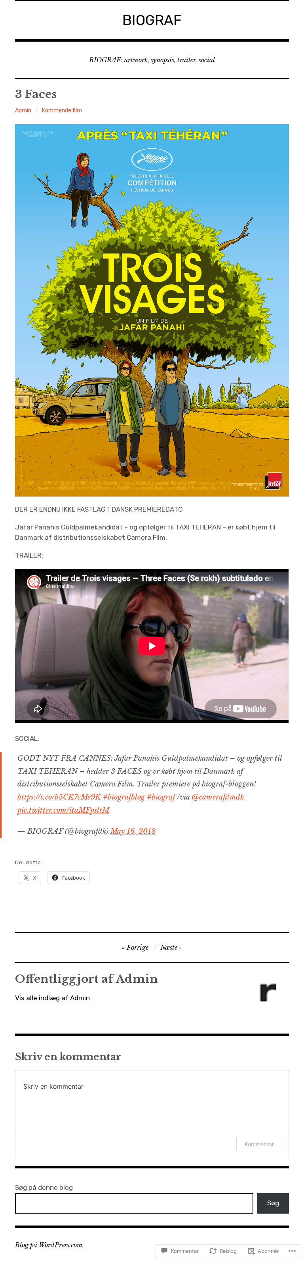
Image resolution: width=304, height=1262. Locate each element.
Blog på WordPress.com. (49, 1245)
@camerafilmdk (218, 797)
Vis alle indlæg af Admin (52, 998)
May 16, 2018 (133, 831)
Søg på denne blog (44, 1187)
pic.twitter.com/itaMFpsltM (63, 810)
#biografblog (124, 797)
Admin (23, 110)
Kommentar (259, 1144)
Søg (273, 1203)
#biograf (161, 797)
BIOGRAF (152, 20)
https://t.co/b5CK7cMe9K (59, 797)
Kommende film (62, 110)
